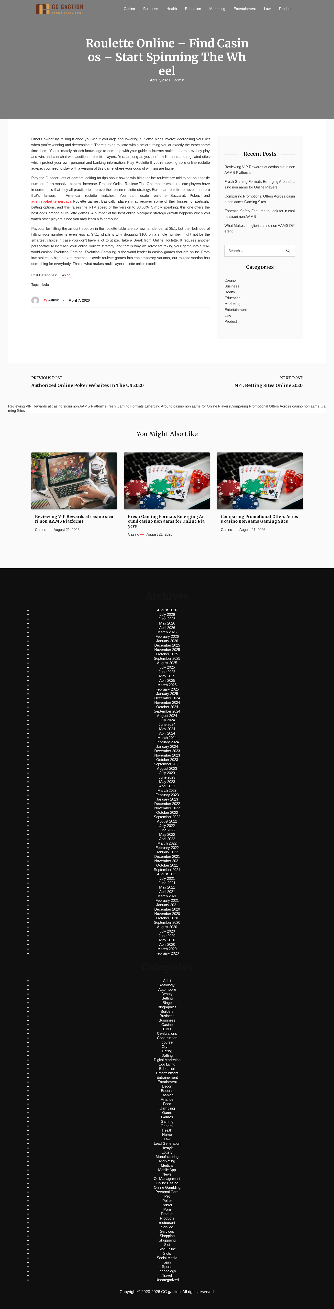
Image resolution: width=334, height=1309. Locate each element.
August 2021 (167, 874)
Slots (167, 1253)
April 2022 (167, 839)
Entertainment (245, 9)
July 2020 (167, 931)
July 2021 (167, 878)
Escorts (167, 1091)
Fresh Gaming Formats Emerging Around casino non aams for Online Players (259, 184)
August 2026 (167, 610)
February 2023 (167, 795)
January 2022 (167, 852)
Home (167, 1135)
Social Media (167, 1258)
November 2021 (167, 861)
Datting (167, 1055)
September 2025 (167, 658)
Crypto (167, 1047)
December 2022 (167, 804)
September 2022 (167, 817)
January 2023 (167, 799)
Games (167, 1117)
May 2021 (167, 887)
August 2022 (167, 821)
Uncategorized (167, 1280)
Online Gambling (167, 1187)
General (167, 1126)
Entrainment (167, 1082)
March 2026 (167, 632)
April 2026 (167, 628)
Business (150, 9)
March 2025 (167, 685)
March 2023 (167, 790)
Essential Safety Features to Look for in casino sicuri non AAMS (259, 214)
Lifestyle (167, 1148)
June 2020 (167, 936)
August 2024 (167, 716)
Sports (167, 1267)
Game (167, 1113)
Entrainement (167, 1077)
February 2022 (167, 848)
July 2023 (167, 773)
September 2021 (167, 870)
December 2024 (167, 698)
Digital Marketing (167, 1060)
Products (167, 1218)
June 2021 (167, 883)
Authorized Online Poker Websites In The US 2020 (87, 385)
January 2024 (167, 746)
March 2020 (167, 949)
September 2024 (167, 711)
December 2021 (167, 856)
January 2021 (167, 905)
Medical (167, 1165)
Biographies (167, 1007)
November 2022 (167, 808)
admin (179, 80)
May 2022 (167, 834)
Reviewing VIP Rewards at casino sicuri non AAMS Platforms (259, 170)
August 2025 (167, 663)
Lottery (167, 1152)
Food (167, 1104)
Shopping (167, 1236)
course (167, 1042)
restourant (167, 1223)
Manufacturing (167, 1157)
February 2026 (167, 636)
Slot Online (167, 1249)
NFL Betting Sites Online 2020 (268, 385)
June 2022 (167, 830)
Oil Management (167, 1179)
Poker (167, 1201)
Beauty (167, 994)
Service (167, 1227)
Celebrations (167, 1033)
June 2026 (167, 619)
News (167, 1174)
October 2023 (167, 760)
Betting (167, 998)
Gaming (167, 1121)
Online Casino (167, 1183)
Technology (167, 1271)
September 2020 (167, 922)
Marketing (217, 9)
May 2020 (167, 940)
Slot (167, 1245)
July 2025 (167, 667)
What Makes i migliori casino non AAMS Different (259, 228)
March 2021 (167, 896)
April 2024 (167, 733)
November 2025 (167, 650)
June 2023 (167, 777)
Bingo (167, 1003)
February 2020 (167, 953)
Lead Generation (167, 1143)
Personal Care (167, 1192)
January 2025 (167, 694)
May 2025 (167, 676)
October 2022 (167, 812)
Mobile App (167, 1170)
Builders (167, 1011)
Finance (167, 1099)
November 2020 (167, 914)
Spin (167, 1262)
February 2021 (167, 900)
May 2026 (167, 623)
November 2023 (167, 755)
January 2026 (167, 641)
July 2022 (167, 826)
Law (267, 9)
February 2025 (167, 689)
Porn (167, 1209)
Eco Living (167, 1064)
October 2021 (167, 865)
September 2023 (167, 764)
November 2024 (167, 702)
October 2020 (167, 918)
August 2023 (167, 768)
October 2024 (167, 707)
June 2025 (167, 672)
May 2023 (167, 782)
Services (167, 1231)
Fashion (167, 1095)
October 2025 (167, 654)
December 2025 (167, 645)
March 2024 (167, 738)
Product (285, 9)
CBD (167, 1029)
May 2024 (167, 729)
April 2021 (167, 892)
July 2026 (167, 614)
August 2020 (167, 927)
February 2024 (167, 742)
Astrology (167, 985)
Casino (129, 9)
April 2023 (167, 786)
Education (193, 9)
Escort (167, 1086)
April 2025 (167, 680)
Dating (167, 1051)
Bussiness (167, 1020)
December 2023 (167, 751)
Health (172, 9)
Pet (167, 1196)
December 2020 (167, 909)
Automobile (167, 989)
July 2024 (167, 720)
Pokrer (167, 1205)
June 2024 (167, 724)
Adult (167, 981)
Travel (167, 1275)
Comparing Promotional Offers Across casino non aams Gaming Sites (259, 199)
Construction (167, 1038)
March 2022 (167, 843)
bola (45, 284)
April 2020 (167, 944)
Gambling (167, 1108)
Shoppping (167, 1240)
